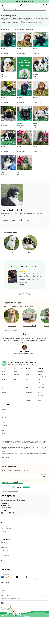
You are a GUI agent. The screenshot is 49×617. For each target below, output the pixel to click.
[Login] (46, 5)
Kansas (27, 379)
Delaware (40, 374)
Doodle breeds (12, 326)
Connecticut (40, 371)
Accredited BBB (4, 593)
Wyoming (4, 392)
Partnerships (4, 553)
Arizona (15, 371)
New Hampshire (41, 387)
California (4, 371)
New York (40, 392)
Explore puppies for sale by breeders (9, 526)
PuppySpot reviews (5, 555)
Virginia (3, 433)
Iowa (27, 377)
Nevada (3, 382)
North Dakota (29, 392)
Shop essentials (4, 534)
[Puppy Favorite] (14, 34)
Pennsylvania (40, 395)
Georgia (3, 415)
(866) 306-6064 (7, 505)
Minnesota (28, 384)
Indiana (27, 374)
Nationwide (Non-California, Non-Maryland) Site (11, 598)
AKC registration (4, 544)
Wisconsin (28, 400)
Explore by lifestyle (5, 531)
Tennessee (4, 430)
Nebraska (28, 390)
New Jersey (40, 390)
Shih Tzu (30, 252)
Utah (3, 387)
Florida (3, 412)
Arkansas (4, 409)
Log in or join (4, 542)
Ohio (27, 395)
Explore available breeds (6, 528)
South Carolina (5, 428)
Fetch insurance (4, 550)
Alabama (3, 407)
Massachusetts (41, 384)
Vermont (39, 400)
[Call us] (44, 5)
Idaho (3, 377)
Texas (15, 379)
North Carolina (5, 425)
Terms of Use (4, 585)
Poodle (12, 252)
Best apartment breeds (29, 326)
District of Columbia (42, 377)
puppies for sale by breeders (27, 364)
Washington (4, 390)
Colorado (3, 374)
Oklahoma (16, 377)
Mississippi (4, 422)
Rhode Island (40, 398)
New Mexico (16, 374)
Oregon (3, 384)
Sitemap (3, 590)
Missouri (27, 387)
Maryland (40, 382)
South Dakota (29, 398)
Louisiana (4, 420)
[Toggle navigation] (2, 5)
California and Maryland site (7, 595)
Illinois (27, 371)
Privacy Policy (4, 587)
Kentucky (4, 417)
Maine (39, 379)
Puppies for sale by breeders (12, 491)
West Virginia (5, 436)
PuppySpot (4, 491)
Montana (3, 379)
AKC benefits (4, 547)
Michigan (27, 382)
